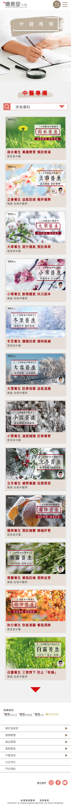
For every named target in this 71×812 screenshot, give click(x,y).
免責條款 (44, 800)
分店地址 (10, 762)
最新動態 (10, 748)
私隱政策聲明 (28, 800)
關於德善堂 (11, 728)
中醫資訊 (10, 755)
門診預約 (10, 768)
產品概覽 (10, 741)
